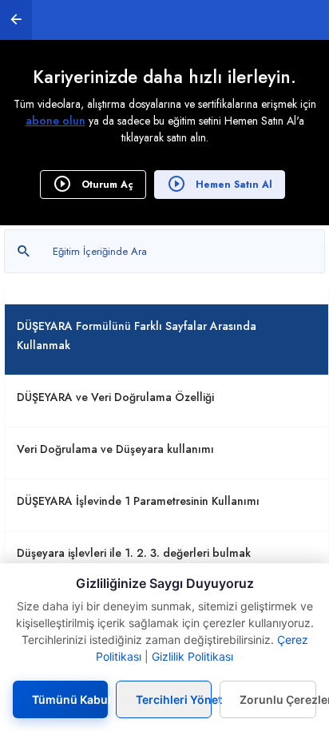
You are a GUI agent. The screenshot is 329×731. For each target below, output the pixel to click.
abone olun (55, 121)
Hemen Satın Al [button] (232, 184)
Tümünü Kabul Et (70, 699)
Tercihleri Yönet (174, 699)
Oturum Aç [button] (105, 184)
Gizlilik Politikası (192, 656)
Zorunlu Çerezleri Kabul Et (278, 699)
